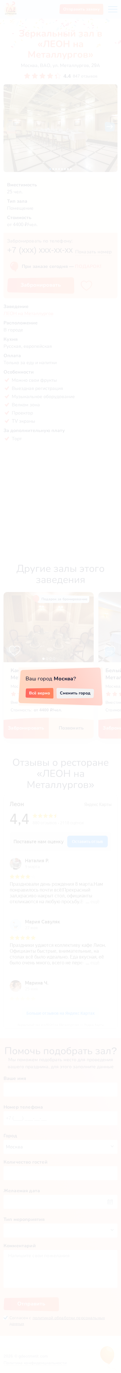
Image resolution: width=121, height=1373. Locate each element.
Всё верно (39, 693)
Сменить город (75, 693)
